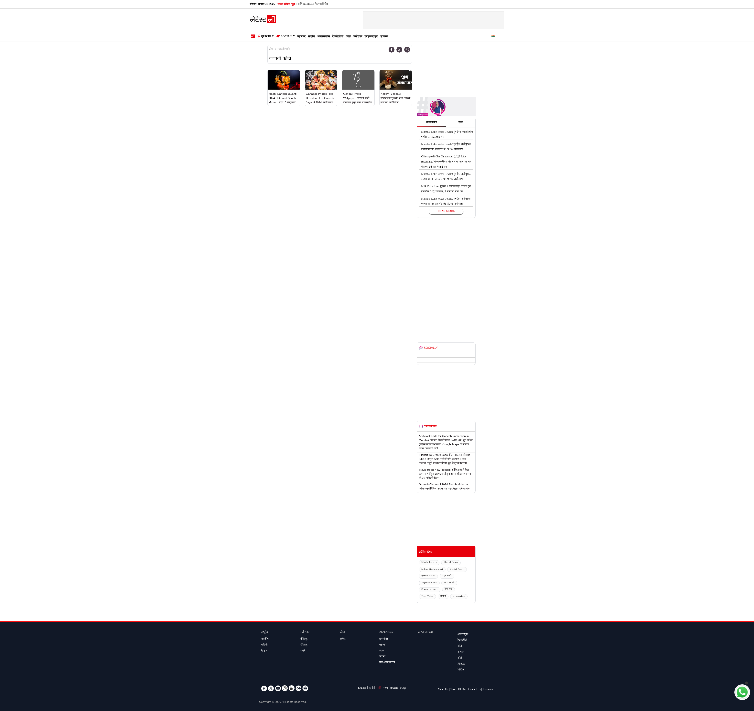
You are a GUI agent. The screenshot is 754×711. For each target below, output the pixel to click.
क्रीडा (348, 37)
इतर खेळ (448, 589)
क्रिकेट (342, 639)
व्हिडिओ (461, 670)
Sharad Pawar (451, 562)
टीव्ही (302, 651)
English (362, 688)
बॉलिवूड (303, 639)
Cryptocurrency (429, 589)
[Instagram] (285, 688)
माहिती (264, 645)
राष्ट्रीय (311, 37)
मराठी (378, 688)
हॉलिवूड (303, 645)
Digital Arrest (457, 569)
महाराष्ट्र (301, 37)
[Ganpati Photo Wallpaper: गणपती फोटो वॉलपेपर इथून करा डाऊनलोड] (358, 80)
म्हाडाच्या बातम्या (428, 576)
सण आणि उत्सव (387, 663)
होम (271, 49)
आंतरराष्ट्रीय (323, 37)
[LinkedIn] (292, 688)
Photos (461, 664)
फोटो (460, 658)
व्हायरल (384, 37)
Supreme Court (429, 583)
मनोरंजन (357, 37)
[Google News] (298, 688)
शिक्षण (264, 651)
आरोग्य (443, 596)
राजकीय (265, 639)
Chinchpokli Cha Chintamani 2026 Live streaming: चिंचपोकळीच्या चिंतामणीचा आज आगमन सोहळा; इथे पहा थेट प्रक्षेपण (446, 162)
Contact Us (474, 689)
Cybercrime (459, 596)
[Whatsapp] (407, 50)
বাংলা (385, 688)
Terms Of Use (458, 689)
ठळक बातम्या (425, 632)
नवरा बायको (449, 583)
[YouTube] (278, 688)
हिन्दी (371, 688)
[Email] (305, 688)
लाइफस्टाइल (371, 37)
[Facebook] (391, 50)
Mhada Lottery (429, 562)
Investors (488, 689)
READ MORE (446, 211)
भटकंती (382, 645)
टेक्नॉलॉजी (337, 37)
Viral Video (427, 596)
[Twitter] (399, 50)
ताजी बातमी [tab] (431, 122)
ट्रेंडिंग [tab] (460, 122)
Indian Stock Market (432, 569)
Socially (288, 37)
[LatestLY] (263, 20)
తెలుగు (394, 688)
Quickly (267, 37)
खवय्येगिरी (383, 639)
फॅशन (381, 651)
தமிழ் (403, 688)
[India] (493, 37)
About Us (442, 689)
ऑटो (460, 646)
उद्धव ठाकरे (447, 576)
